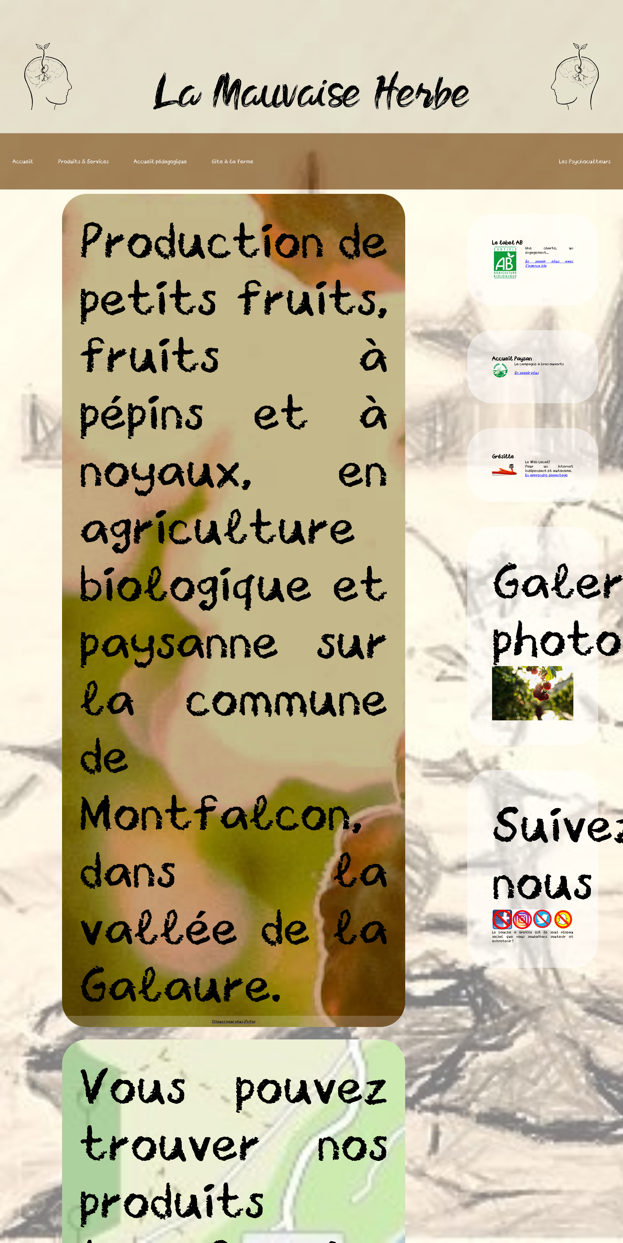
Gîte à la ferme (232, 161)
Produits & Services (83, 161)
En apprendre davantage (546, 475)
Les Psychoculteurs (585, 161)
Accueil (22, 161)
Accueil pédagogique (160, 161)
